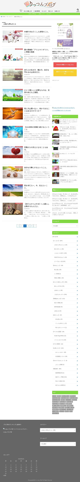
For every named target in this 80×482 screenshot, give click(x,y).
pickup (74, 399)
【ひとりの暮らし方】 (28, 11)
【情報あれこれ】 (58, 298)
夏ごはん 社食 (73, 398)
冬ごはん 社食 (56, 398)
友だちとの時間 (59, 385)
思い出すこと (58, 249)
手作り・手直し (69, 407)
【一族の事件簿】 (36, 11)
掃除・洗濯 (56, 405)
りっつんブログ (39, 480)
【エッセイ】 (44, 11)
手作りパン (63, 409)
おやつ (62, 411)
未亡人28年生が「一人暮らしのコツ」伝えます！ (40, 13)
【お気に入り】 (57, 11)
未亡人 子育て (65, 396)
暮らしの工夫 (58, 286)
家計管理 (68, 403)
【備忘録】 (56, 368)
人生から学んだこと (60, 244)
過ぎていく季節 (60, 377)
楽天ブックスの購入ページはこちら (65, 72)
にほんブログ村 (7, 432)
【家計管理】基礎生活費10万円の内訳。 (68, 167)
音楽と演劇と (58, 278)
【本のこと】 (50, 11)
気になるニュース (60, 327)
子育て (72, 396)
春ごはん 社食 (65, 398)
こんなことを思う (60, 253)
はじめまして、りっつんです (67, 153)
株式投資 (55, 409)
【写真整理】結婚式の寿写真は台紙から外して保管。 (68, 147)
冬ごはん (55, 403)
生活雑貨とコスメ (60, 356)
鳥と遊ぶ (57, 269)
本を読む (57, 319)
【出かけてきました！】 (59, 360)
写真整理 (70, 405)
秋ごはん (69, 401)
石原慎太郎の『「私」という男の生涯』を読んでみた (68, 134)
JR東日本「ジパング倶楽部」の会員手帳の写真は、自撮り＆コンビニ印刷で (69, 174)
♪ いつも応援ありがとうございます (61, 110)
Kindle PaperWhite (59, 335)
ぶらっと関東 (58, 364)
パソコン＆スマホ (59, 340)
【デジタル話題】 (58, 331)
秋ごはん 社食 (56, 399)
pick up (55, 236)
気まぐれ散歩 (59, 381)
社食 (63, 399)
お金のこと (57, 290)
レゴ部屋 (57, 273)
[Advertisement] (65, 92)
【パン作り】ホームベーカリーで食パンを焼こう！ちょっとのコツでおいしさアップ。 (68, 121)
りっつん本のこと (60, 323)
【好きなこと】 (57, 265)
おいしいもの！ (59, 352)
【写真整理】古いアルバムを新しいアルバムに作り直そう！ (68, 180)
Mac (66, 411)
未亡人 (62, 403)
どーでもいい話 (59, 261)
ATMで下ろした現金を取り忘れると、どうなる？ (68, 160)
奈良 (59, 396)
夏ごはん (62, 401)
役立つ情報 (57, 302)
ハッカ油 (55, 411)
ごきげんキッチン (60, 294)
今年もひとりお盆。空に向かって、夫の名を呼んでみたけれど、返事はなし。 (68, 128)
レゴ (54, 396)
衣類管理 (63, 405)
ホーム (21, 11)
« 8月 (4, 475)
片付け (55, 407)
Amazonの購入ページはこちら (65, 64)
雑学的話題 (57, 306)
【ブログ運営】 (57, 344)
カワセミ (55, 413)
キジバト (68, 399)
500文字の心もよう (60, 257)
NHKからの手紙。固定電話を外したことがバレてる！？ (68, 141)
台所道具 (61, 407)
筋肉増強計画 (58, 373)
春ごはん (55, 401)
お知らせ (57, 311)
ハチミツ (70, 409)
